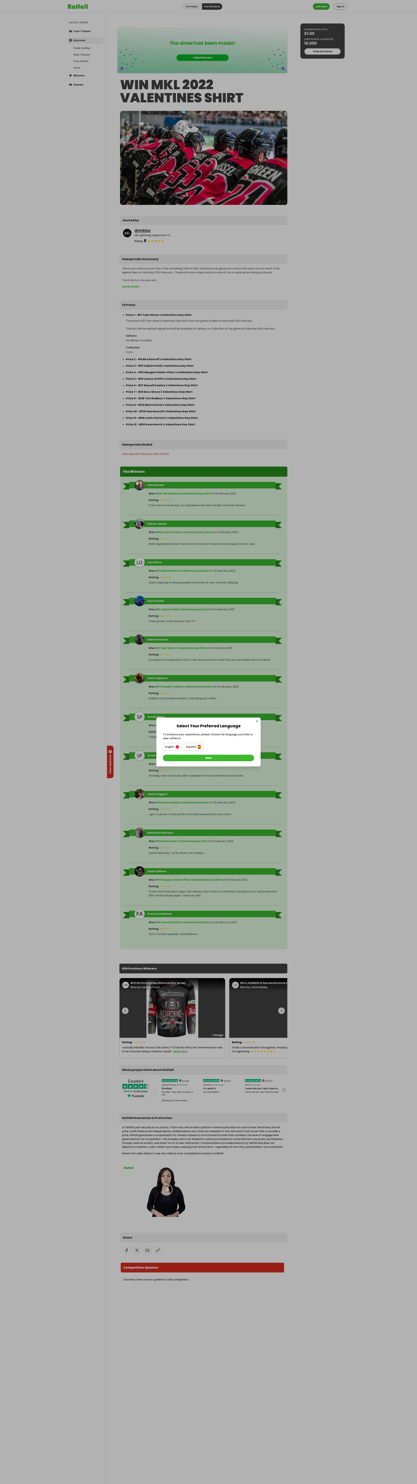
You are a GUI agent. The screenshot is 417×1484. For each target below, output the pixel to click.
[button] (172, 747)
